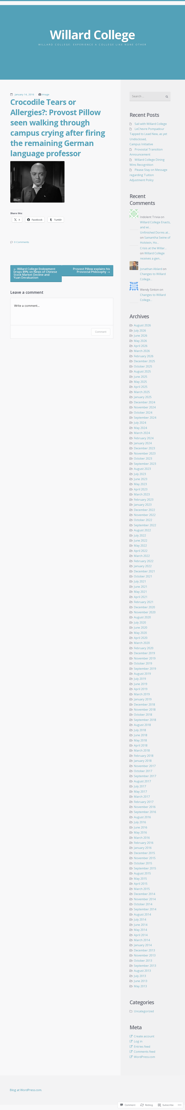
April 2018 (140, 745)
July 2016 (140, 822)
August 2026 (142, 325)
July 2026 (140, 331)
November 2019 (145, 658)
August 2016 (142, 817)
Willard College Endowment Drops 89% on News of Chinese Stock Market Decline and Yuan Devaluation (35, 273)
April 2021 (140, 597)
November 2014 (145, 899)
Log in (138, 1041)
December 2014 (144, 894)
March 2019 (142, 694)
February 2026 (143, 356)
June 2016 (140, 827)
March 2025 (142, 392)
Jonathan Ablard (151, 269)
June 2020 (140, 628)
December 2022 (144, 510)
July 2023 (140, 474)
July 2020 (140, 622)
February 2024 (143, 438)
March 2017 (142, 797)
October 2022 (143, 520)
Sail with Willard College (151, 124)
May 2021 (140, 592)
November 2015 (145, 858)
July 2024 (140, 423)
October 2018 (143, 715)
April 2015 (140, 884)
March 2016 (142, 838)
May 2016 (140, 832)
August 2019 (142, 674)
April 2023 (140, 489)
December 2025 (144, 361)
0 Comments (21, 242)
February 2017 (143, 802)
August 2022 (142, 530)
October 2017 (143, 771)
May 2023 (140, 484)
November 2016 (145, 807)
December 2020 (144, 607)
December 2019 (144, 653)
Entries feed (142, 1047)
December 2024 (144, 402)
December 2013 (144, 950)
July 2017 (140, 786)
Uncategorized (144, 1011)
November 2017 (145, 766)
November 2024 (145, 407)
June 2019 (140, 684)
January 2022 (143, 566)
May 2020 (140, 633)
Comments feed (144, 1052)
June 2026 (140, 336)
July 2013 (140, 976)
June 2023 (140, 479)
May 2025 (140, 382)
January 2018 (143, 761)
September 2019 (145, 669)
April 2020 (140, 638)
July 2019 (140, 679)
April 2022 (140, 551)
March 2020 (142, 643)
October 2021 (143, 576)
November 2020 (145, 612)
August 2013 (142, 971)
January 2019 (143, 699)
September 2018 (145, 720)
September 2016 (145, 812)
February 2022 (143, 561)
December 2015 (144, 853)
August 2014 (142, 914)
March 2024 (142, 433)
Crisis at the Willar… (153, 248)
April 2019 (140, 689)
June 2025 (140, 377)
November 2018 (145, 710)
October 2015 (143, 863)
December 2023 (144, 448)
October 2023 (143, 458)
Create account (144, 1036)
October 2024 (143, 413)
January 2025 (143, 397)
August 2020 (142, 617)
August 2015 (142, 873)
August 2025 (142, 371)
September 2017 (145, 776)
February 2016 (143, 843)
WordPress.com (144, 1057)
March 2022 (142, 556)
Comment (100, 331)
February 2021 (143, 602)
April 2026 (140, 346)
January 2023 (143, 505)
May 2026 (140, 341)
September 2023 (145, 464)
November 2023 (145, 453)
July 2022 (140, 535)
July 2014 (140, 919)
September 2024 (145, 418)
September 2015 (145, 868)
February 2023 (143, 500)
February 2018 (143, 756)
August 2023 (142, 469)
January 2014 (143, 945)
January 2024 (143, 443)
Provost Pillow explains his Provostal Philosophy (91, 270)
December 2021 (144, 571)
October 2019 (143, 663)
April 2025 (140, 387)
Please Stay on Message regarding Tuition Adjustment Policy (148, 175)
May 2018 (140, 740)
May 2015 (140, 879)
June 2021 (140, 587)
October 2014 (143, 904)
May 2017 (140, 792)
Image (45, 94)
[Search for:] (150, 96)
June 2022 (140, 540)
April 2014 (140, 935)
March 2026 (142, 351)
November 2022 (145, 515)
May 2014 (140, 930)
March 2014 (142, 940)
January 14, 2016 (24, 94)
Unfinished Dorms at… (155, 232)
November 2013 (145, 955)
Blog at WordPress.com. (26, 1090)
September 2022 (145, 525)
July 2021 (140, 581)
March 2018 (142, 750)
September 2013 (145, 966)
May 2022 (140, 546)
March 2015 (142, 889)
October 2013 (143, 961)
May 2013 (140, 986)
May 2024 (140, 428)
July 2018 (140, 730)
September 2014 (145, 909)
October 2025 (143, 366)
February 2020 (143, 648)
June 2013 (140, 981)
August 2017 (142, 781)
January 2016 (143, 848)
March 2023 (142, 494)
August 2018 (142, 725)
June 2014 (140, 925)
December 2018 (144, 704)
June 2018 (140, 735)
